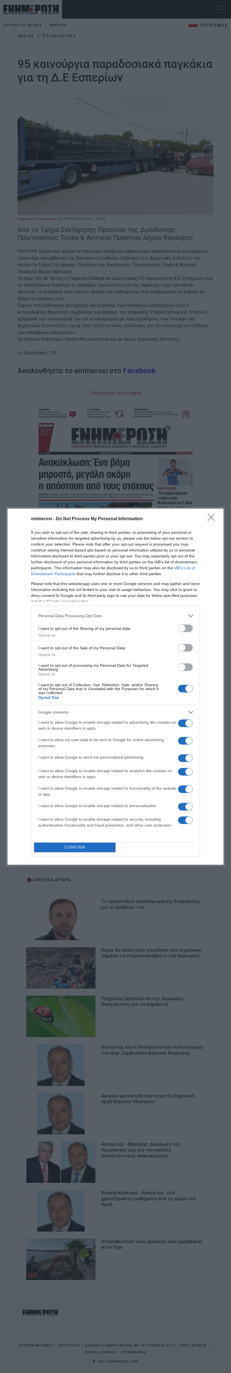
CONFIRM (75, 847)
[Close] (213, 519)
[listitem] (115, 616)
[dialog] (115, 686)
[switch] (185, 628)
